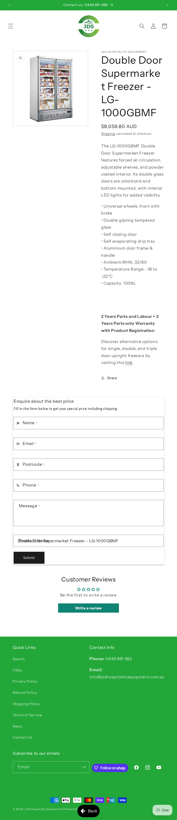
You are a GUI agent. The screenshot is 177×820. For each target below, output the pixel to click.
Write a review (88, 608)
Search (19, 659)
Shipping (108, 133)
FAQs (17, 670)
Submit (29, 558)
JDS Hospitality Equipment (43, 809)
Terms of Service (27, 715)
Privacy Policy (25, 681)
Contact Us (22, 737)
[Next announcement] (167, 5)
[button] (10, 26)
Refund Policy (25, 692)
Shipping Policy (26, 704)
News (17, 726)
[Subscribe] (83, 767)
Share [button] (112, 378)
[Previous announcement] (9, 5)
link (129, 362)
